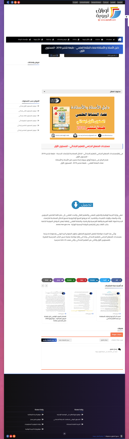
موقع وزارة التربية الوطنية (33, 429)
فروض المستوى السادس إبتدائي (26, 130)
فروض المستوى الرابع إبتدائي (27, 120)
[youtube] (18, 2)
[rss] (15, 2)
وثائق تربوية (85, 39)
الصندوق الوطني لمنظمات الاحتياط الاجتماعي (67, 419)
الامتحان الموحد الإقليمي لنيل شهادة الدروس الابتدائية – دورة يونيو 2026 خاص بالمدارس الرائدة (55, 318)
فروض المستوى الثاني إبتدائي (27, 111)
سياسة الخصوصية (96, 2)
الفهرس (113, 2)
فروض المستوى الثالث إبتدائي (27, 115)
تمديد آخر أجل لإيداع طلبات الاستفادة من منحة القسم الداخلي (110, 317)
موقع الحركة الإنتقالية (34, 415)
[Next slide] (42, 285)
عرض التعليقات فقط (64, 340)
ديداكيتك (48, 39)
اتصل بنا (75, 2)
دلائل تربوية (37, 39)
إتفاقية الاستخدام (84, 2)
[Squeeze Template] (121, 436)
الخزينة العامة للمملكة (73, 424)
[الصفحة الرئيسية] (119, 39)
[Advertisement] (42, 20)
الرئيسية (120, 2)
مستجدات (109, 39)
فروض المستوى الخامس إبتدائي (26, 125)
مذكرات (97, 39)
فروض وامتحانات (62, 39)
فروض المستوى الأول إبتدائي (27, 106)
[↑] (64, 433)
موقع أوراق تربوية (98, 436)
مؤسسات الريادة (23, 39)
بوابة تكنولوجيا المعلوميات (33, 424)
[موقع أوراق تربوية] (108, 13)
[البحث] (7, 2)
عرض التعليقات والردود (48, 340)
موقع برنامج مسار (35, 419)
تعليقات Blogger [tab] (116, 334)
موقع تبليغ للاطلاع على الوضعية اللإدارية (68, 415)
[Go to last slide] (46, 285)
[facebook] (12, 2)
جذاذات (74, 39)
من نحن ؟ (105, 2)
